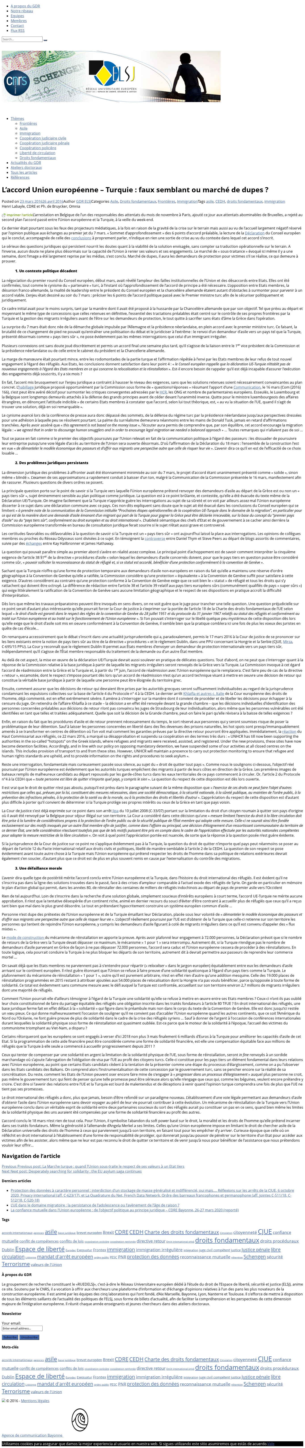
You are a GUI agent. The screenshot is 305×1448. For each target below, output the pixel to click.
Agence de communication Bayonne (32, 1435)
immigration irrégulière (159, 1250)
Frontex (99, 1249)
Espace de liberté (40, 1249)
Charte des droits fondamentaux (181, 1232)
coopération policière (97, 1241)
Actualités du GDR (26, 162)
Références (20, 177)
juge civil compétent (214, 1250)
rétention (237, 1257)
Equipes (17, 15)
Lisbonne (30, 1257)
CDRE (121, 1231)
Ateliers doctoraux (26, 167)
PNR (122, 1257)
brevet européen (89, 1232)
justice (236, 1250)
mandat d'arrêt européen (65, 1256)
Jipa (116, 810)
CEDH (220, 201)
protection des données (153, 1256)
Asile (23, 128)
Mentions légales (35, 1400)
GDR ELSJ (83, 201)
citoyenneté (245, 1232)
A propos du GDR (25, 6)
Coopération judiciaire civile (43, 138)
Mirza (287, 641)
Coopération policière (38, 147)
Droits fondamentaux (38, 157)
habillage (26, 387)
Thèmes (17, 118)
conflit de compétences (39, 1241)
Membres (19, 20)
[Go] (45, 40)
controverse (155, 538)
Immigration (30, 133)
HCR (163, 392)
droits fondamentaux (245, 201)
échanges (34, 543)
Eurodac (71, 1250)
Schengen (255, 1256)
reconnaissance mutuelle (205, 1257)
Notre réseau (22, 10)
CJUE (265, 1231)
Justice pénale (256, 1249)
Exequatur (84, 1250)
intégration (191, 1250)
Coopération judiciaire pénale (44, 143)
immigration (274, 201)
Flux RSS (18, 30)
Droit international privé (180, 1241)
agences (38, 1233)
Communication (247, 387)
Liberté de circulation (37, 152)
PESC (113, 1257)
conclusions (81, 238)
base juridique (67, 1233)
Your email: (11, 1323)
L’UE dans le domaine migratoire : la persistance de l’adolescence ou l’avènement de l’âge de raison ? (95, 1205)
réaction (289, 731)
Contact (17, 25)
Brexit (108, 1232)
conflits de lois (72, 1241)
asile (210, 201)
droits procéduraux (279, 1241)
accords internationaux (17, 1233)
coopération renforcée (123, 1241)
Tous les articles (24, 172)
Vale (270, 1443)
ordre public (101, 1257)
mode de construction (25, 937)
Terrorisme (16, 1264)
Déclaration (255, 233)
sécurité (275, 1257)
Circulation (226, 1233)
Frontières (28, 123)
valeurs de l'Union (46, 1264)
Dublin (8, 1249)
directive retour (151, 1241)
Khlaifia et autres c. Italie (203, 693)
